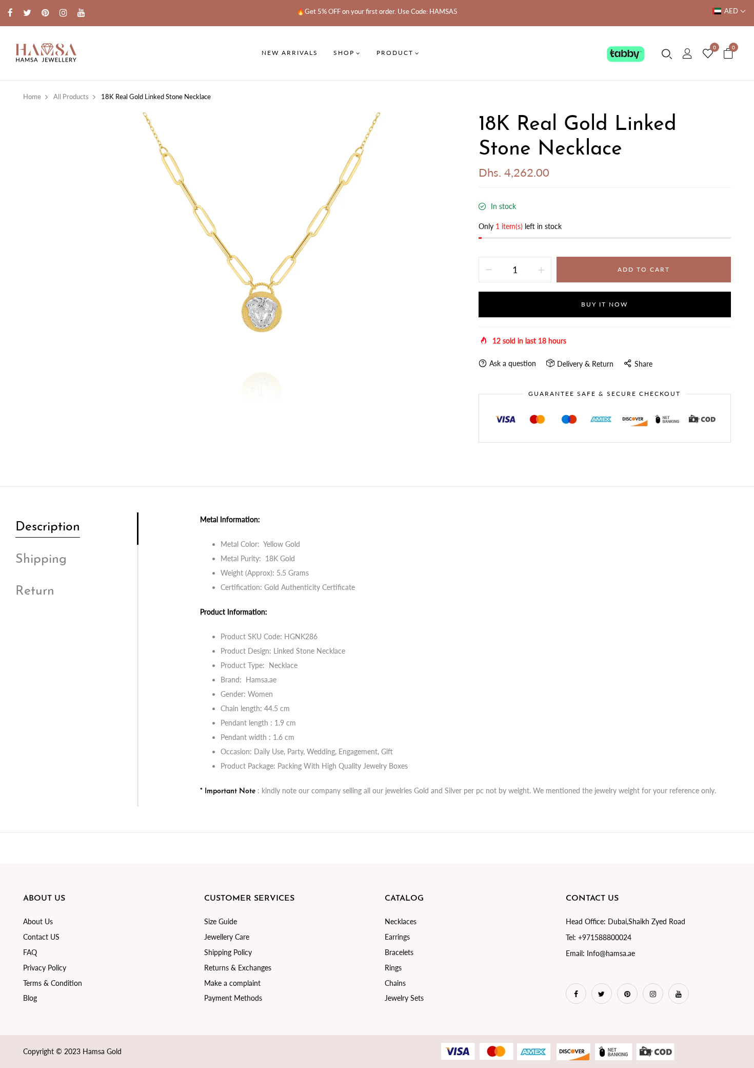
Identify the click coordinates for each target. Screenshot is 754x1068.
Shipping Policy (228, 952)
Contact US (41, 936)
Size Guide (220, 921)
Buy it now (604, 304)
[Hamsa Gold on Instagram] (63, 12)
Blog (30, 998)
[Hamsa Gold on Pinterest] (45, 12)
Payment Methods (233, 998)
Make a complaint (232, 983)
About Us (38, 921)
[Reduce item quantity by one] (489, 269)
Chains (395, 983)
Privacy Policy (44, 967)
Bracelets (399, 952)
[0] (708, 54)
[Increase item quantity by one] (541, 269)
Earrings (397, 936)
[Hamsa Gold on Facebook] (10, 12)
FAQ (30, 952)
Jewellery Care (226, 936)
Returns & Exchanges (237, 967)
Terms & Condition (52, 983)
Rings (393, 967)
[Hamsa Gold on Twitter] (27, 12)
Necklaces (400, 921)
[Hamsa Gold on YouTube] (81, 12)
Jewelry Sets (404, 998)
